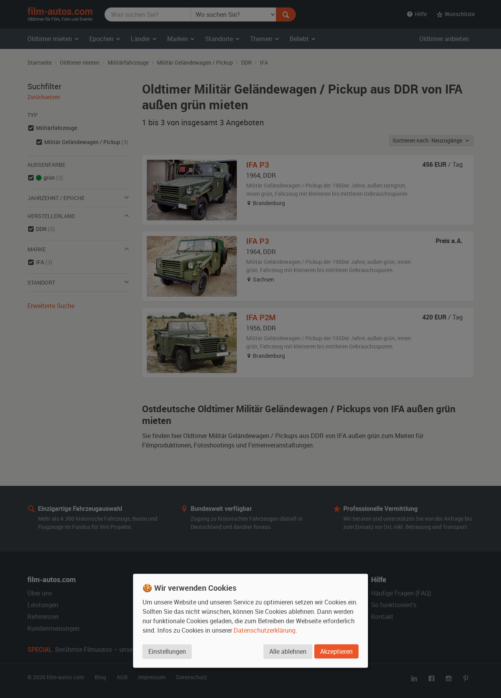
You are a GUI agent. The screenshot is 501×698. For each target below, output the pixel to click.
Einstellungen (167, 651)
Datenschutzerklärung (265, 630)
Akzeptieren (336, 651)
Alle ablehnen (287, 651)
